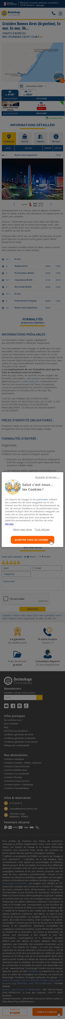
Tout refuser (42, 529)
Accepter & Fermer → (47, 477)
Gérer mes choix (22, 529)
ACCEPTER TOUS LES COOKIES (31, 539)
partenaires (42, 499)
